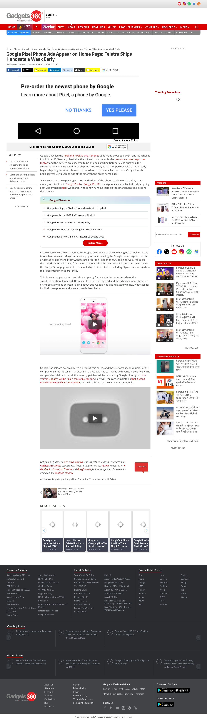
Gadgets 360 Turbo (50, 465)
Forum (105, 465)
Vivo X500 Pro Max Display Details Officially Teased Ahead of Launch (31, 662)
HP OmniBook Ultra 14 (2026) (51, 597)
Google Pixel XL (92, 184)
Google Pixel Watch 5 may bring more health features (75, 229)
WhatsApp (57, 469)
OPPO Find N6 (13, 586)
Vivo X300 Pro (13, 604)
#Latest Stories (15, 655)
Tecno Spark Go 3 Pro (84, 575)
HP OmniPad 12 (45, 579)
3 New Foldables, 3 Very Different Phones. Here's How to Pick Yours (185, 207)
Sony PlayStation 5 (46, 575)
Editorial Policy (80, 696)
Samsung (185, 579)
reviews (79, 462)
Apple (141, 579)
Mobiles (36, 33)
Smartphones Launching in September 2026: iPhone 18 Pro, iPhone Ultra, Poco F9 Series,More (83, 634)
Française (139, 694)
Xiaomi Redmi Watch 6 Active (117, 579)
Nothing (163, 586)
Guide (112, 27)
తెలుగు (135, 689)
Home (11, 27)
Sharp (184, 583)
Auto (61, 27)
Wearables (181, 33)
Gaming (71, 33)
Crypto (100, 33)
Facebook (45, 469)
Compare (151, 27)
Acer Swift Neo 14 (82, 604)
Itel (140, 604)
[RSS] (198, 3)
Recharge (168, 27)
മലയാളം (117, 694)
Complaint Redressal (83, 703)
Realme (163, 604)
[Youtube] (174, 251)
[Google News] (196, 251)
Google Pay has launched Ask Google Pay (68, 222)
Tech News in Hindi (167, 356)
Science (169, 33)
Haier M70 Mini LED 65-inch (116, 586)
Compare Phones (46, 614)
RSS (46, 703)
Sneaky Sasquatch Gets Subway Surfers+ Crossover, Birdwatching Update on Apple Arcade (179, 663)
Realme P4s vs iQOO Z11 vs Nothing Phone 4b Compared (131, 633)
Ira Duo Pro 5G (80, 612)
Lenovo (163, 579)
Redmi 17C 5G (80, 601)
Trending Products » (167, 92)
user (64, 187)
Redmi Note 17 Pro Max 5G (86, 583)
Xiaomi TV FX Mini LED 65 (115, 590)
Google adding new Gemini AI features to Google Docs (75, 236)
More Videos (191, 348)
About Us (48, 685)
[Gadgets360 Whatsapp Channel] (189, 251)
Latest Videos (164, 263)
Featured (162, 183)
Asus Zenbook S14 (15, 597)
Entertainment (85, 33)
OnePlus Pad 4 (45, 586)
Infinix (141, 597)
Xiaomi (184, 597)
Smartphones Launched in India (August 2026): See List (33, 633)
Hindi (114, 689)
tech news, (69, 462)
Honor (142, 590)
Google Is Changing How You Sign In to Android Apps (132, 662)
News (71, 27)
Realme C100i (80, 590)
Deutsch (129, 694)
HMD (141, 586)
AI (37, 27)
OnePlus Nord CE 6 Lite (48, 583)
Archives (48, 696)
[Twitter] (166, 251)
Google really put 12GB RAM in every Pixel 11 (71, 215)
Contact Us (49, 699)
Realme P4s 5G (81, 597)
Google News (84, 469)
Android (105, 479)
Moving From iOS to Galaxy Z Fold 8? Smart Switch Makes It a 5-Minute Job (185, 220)
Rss (135, 707)
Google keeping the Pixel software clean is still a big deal (76, 208)
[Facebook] (159, 251)
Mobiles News (30, 49)
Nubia (162, 590)
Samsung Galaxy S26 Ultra (18, 575)
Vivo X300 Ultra (13, 594)
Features (98, 27)
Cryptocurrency (45, 594)
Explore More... (95, 242)
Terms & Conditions (83, 699)
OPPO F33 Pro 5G (46, 590)
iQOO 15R (11, 612)
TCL (182, 590)
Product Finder (129, 27)
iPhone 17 (43, 601)
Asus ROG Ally (110, 597)
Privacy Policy (79, 688)
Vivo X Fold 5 (12, 615)
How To (60, 33)
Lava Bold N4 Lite (82, 594)
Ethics (76, 692)
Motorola (164, 583)
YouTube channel (64, 473)
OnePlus (164, 594)
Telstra (113, 479)
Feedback (48, 692)
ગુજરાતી (107, 694)
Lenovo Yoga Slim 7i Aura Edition (21, 608)
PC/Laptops (128, 33)
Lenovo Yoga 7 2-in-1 (84, 608)
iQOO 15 (10, 601)
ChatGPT (10, 583)
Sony (183, 586)
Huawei (142, 594)
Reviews (83, 27)
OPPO (162, 597)
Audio (110, 33)
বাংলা (121, 689)
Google (60, 479)
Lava (162, 575)
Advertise (49, 707)
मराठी (142, 689)
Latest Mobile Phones (48, 611)
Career (76, 685)
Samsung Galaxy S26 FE (85, 579)
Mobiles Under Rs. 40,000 (18, 590)
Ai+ (140, 575)
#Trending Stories (16, 626)
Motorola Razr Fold (15, 579)
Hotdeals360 (144, 33)
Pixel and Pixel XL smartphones (81, 155)
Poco (162, 601)
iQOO (141, 601)
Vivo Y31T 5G (80, 586)
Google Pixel (73, 184)
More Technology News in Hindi (182, 440)
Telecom (48, 33)
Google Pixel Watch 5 (113, 583)
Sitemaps (49, 688)
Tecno (184, 594)
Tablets (158, 33)
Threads (67, 469)
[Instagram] (181, 251)
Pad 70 (107, 575)
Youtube (117, 707)
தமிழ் (127, 689)
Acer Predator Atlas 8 (114, 594)
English (106, 689)
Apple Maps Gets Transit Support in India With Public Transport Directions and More (83, 663)
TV (118, 33)
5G (192, 33)
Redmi (184, 575)
